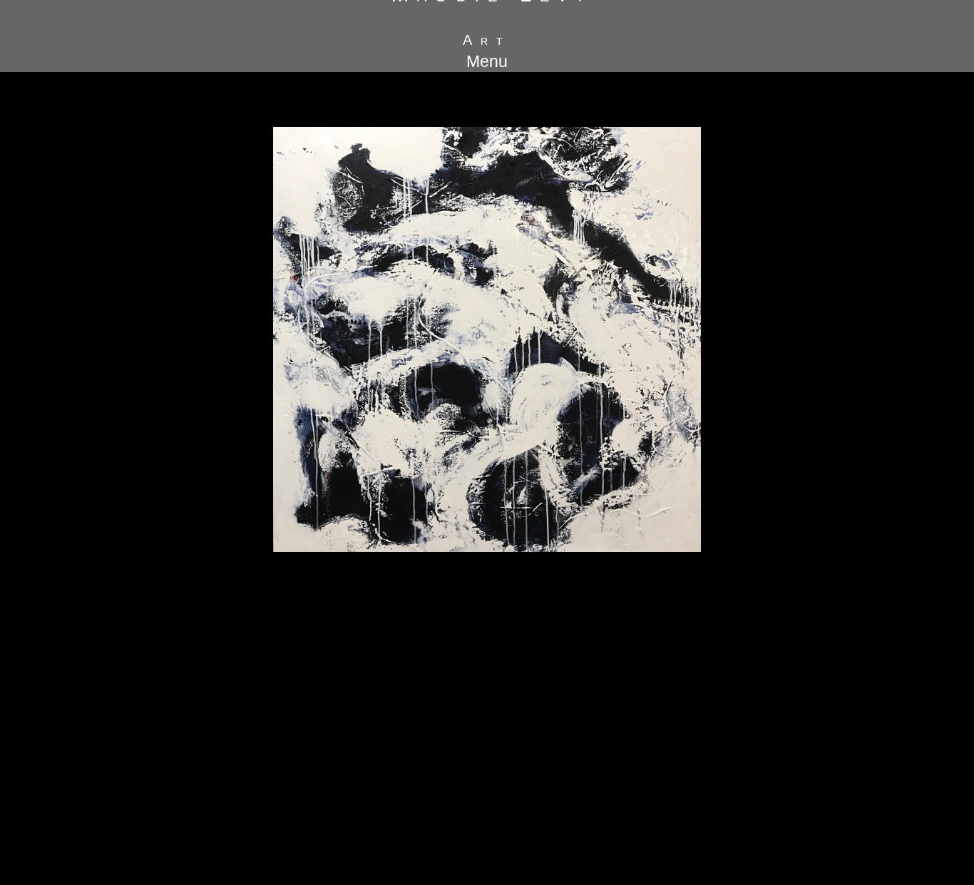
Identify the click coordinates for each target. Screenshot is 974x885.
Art (487, 40)
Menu (487, 61)
